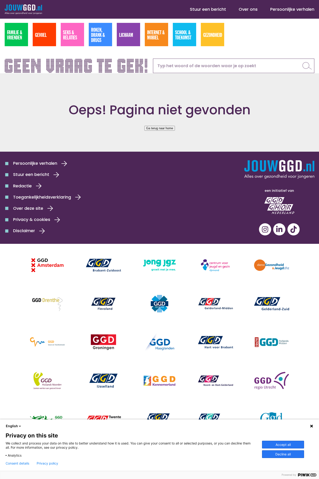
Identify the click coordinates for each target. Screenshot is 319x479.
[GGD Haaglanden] (159, 342)
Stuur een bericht (208, 9)
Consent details (17, 463)
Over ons (248, 9)
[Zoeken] (307, 66)
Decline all (283, 454)
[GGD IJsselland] (103, 381)
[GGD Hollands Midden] (271, 342)
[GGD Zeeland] (271, 419)
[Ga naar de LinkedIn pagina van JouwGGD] (279, 229)
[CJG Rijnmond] (215, 265)
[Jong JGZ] (159, 265)
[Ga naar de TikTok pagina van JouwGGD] (293, 229)
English (12, 426)
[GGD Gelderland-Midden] (215, 304)
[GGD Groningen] (103, 342)
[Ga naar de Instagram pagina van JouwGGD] (265, 229)
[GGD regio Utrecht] (271, 381)
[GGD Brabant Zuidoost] (103, 265)
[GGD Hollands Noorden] (47, 381)
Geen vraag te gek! (77, 64)
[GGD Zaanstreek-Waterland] (215, 419)
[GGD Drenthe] (47, 304)
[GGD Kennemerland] (159, 381)
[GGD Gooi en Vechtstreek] (47, 342)
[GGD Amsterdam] (47, 265)
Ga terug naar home (159, 128)
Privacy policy (47, 463)
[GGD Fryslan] (159, 304)
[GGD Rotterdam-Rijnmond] (47, 419)
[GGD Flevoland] (103, 304)
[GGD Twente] (103, 419)
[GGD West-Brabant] (159, 419)
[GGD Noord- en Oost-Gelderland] (215, 381)
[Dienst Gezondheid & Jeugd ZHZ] (271, 265)
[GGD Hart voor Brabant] (215, 342)
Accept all (283, 445)
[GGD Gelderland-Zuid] (271, 304)
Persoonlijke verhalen (292, 9)
